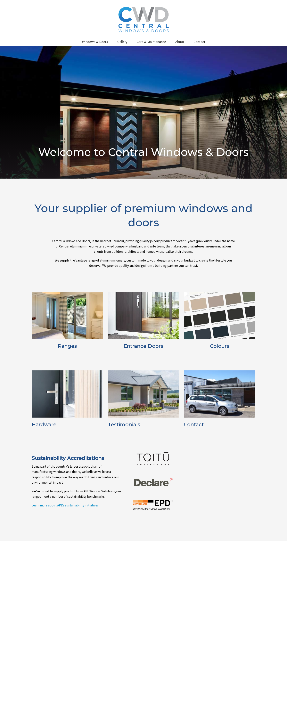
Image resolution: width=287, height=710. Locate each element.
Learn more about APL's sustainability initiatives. (65, 505)
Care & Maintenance (151, 41)
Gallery (122, 41)
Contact (199, 41)
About (179, 41)
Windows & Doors (95, 41)
